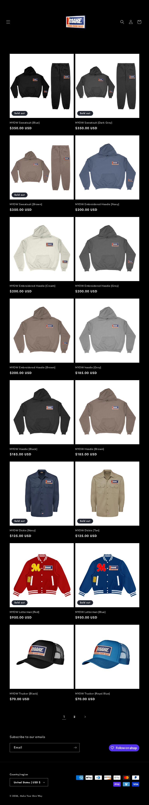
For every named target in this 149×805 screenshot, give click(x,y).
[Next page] (85, 717)
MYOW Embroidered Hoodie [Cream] (32, 286)
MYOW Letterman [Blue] (90, 612)
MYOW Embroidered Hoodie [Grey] (97, 286)
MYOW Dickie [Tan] (87, 530)
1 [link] (64, 716)
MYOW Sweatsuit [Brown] (26, 204)
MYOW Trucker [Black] (24, 693)
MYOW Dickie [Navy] (23, 530)
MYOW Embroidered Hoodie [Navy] (97, 204)
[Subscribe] (75, 747)
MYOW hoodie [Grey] (88, 367)
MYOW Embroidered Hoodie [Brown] (32, 367)
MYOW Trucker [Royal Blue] (92, 693)
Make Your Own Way (31, 795)
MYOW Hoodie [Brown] (89, 449)
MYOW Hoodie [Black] (23, 449)
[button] (8, 22)
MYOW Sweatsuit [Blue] (25, 123)
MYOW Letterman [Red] (24, 612)
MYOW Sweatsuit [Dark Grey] (93, 123)
